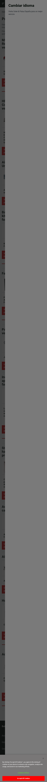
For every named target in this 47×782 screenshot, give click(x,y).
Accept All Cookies (23, 778)
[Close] (43, 758)
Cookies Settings (23, 772)
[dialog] (23, 768)
